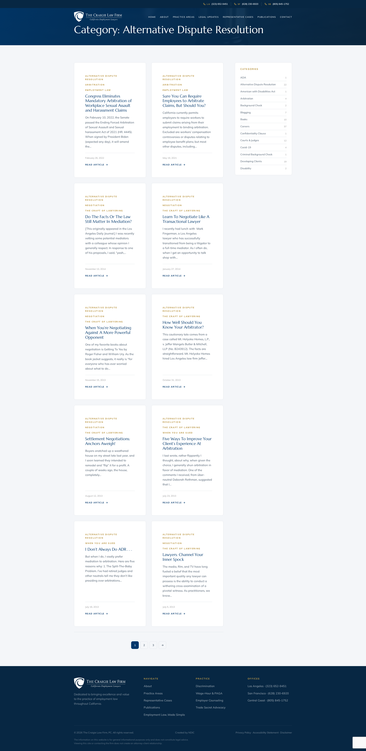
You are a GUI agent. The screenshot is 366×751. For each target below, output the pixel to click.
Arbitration (263, 98)
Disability (263, 168)
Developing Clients (263, 161)
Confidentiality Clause (263, 133)
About (164, 17)
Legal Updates (209, 17)
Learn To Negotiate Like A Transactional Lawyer (186, 219)
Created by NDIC (184, 732)
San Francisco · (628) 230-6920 (268, 693)
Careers (263, 126)
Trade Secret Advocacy (211, 707)
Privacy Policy (243, 732)
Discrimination (205, 686)
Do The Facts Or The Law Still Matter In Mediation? (108, 219)
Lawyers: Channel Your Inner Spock (183, 557)
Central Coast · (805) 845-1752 (268, 700)
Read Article (96, 164)
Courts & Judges (263, 140)
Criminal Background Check (263, 154)
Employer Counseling (209, 700)
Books (263, 119)
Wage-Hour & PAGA (209, 693)
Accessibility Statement (266, 732)
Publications (267, 17)
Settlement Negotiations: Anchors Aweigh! (107, 441)
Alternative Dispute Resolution (263, 84)
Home (152, 17)
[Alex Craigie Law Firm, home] (98, 16)
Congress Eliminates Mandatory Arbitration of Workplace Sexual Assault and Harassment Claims (108, 103)
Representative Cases (238, 17)
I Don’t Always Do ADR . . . (108, 549)
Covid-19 (263, 147)
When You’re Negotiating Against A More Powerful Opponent (108, 332)
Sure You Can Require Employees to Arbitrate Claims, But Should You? (184, 101)
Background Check (263, 105)
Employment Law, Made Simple (164, 714)
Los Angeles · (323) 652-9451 (267, 686)
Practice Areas (183, 17)
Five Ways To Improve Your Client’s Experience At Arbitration (187, 443)
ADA (263, 77)
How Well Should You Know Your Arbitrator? (183, 325)
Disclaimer (286, 732)
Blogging (263, 112)
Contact (286, 17)
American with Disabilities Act (263, 91)
